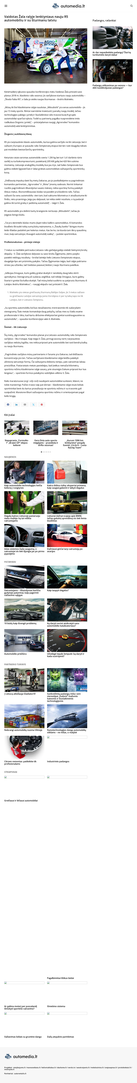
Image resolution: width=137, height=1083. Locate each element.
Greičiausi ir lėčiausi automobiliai (21, 800)
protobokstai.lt (124, 1067)
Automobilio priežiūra (15, 653)
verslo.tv (71, 1067)
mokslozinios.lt (97, 1067)
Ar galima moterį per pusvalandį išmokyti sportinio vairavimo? (20, 1007)
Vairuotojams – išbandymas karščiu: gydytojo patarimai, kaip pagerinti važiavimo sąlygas (22, 593)
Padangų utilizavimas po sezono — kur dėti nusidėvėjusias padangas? (112, 86)
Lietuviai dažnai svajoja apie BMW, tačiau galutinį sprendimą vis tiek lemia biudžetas (66, 518)
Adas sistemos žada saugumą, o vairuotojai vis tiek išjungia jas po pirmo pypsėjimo (24, 551)
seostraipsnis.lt (83, 1067)
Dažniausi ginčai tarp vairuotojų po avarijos (65, 550)
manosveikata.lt (33, 1067)
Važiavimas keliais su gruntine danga (22, 1036)
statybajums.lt (19, 1067)
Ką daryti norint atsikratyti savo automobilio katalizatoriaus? (63, 624)
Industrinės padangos (58, 761)
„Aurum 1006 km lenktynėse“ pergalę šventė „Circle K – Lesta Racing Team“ (74, 444)
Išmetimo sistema (56, 1006)
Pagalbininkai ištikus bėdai (60, 978)
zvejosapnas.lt (111, 1067)
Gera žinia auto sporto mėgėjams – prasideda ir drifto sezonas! (45, 443)
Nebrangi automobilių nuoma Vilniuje (23, 730)
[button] (41, 452)
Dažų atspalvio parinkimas (60, 1036)
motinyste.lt (9, 1069)
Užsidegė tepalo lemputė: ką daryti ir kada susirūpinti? (65, 655)
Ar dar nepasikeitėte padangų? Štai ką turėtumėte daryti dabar (112, 53)
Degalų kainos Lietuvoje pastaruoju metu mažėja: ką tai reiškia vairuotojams (22, 518)
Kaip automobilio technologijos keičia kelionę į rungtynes (23, 486)
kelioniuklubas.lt (49, 1067)
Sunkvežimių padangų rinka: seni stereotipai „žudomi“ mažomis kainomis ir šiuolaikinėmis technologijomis (64, 697)
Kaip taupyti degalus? (58, 590)
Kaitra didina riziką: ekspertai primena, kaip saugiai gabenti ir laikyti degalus (66, 486)
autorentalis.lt (20, 1073)
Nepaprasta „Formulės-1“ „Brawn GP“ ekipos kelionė (17, 443)
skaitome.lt (61, 1067)
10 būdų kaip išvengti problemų (20, 623)
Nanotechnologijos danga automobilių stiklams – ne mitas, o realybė (66, 731)
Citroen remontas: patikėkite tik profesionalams (20, 762)
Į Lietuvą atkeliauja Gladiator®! (20, 693)
